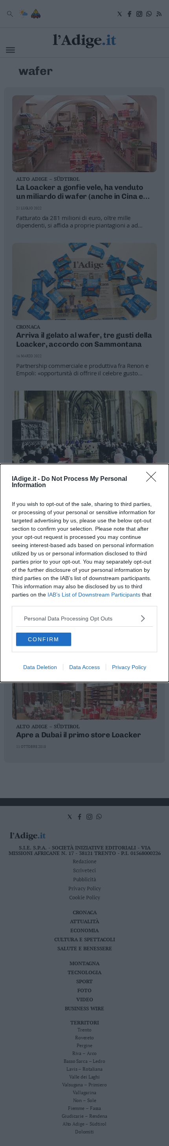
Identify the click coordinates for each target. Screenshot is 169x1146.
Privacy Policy (129, 667)
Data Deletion (40, 667)
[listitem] (84, 618)
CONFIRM (43, 639)
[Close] (153, 479)
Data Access (84, 667)
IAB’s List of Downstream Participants (94, 594)
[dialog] (84, 573)
